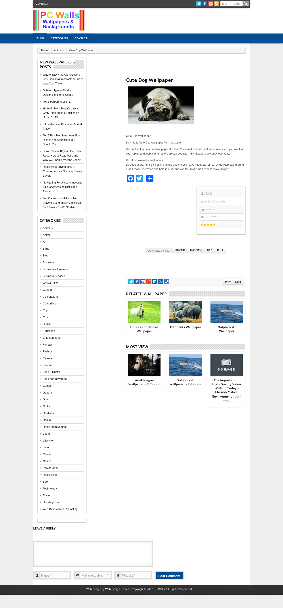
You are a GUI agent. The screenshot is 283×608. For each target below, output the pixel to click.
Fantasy (47, 344)
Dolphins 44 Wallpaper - (185, 382)
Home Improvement (55, 426)
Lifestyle (48, 440)
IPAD (209, 250)
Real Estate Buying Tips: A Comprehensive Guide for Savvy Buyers (62, 171)
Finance (48, 358)
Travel (46, 495)
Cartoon (48, 289)
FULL (220, 250)
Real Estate (50, 474)
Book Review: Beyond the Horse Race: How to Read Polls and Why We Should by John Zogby (62, 156)
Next (238, 281)
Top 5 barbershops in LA (57, 101)
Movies (47, 454)
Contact (42, 3)
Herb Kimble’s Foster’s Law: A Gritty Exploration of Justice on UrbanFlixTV (61, 113)
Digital (47, 324)
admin (208, 193)
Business (48, 262)
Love (46, 447)
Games (47, 385)
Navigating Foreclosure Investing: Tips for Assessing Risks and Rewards (63, 187)
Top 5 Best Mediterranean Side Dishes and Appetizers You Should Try (61, 140)
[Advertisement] (169, 20)
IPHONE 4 (195, 250)
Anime (47, 235)
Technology (50, 488)
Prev (228, 281)
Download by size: (159, 250)
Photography (50, 468)
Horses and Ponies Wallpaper (144, 329)
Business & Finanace (55, 269)
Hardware (49, 413)
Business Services (54, 276)
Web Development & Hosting (60, 509)
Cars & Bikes (50, 283)
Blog (40, 38)
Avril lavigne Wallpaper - (144, 382)
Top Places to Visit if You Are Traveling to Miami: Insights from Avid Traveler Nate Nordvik (62, 203)
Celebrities (49, 303)
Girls (45, 399)
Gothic (47, 406)
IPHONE (180, 250)
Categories (59, 38)
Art (44, 241)
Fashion (48, 351)
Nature (47, 461)
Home (44, 50)
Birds (46, 248)
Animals (59, 50)
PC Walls (159, 589)
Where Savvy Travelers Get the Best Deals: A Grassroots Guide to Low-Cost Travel (63, 79)
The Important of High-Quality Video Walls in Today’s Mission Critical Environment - (226, 390)
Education (49, 331)
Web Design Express (117, 589)
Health (47, 420)
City (45, 310)
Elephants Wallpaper (185, 327)
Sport (46, 481)
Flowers (47, 365)
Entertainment (51, 337)
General (48, 392)
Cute (46, 317)
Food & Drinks (51, 372)
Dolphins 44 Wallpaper (227, 329)
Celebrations (50, 296)
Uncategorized (52, 502)
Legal (46, 433)
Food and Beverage (55, 378)
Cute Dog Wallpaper (149, 79)
